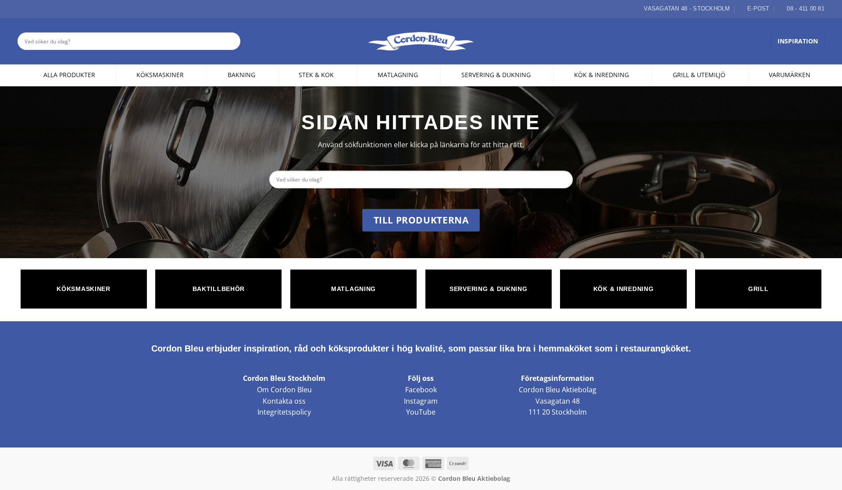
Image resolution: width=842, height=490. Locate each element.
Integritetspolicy (284, 412)
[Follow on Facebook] (22, 8)
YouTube (420, 412)
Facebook (421, 389)
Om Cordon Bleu (284, 389)
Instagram (421, 401)
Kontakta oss (284, 401)
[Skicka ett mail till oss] (42, 8)
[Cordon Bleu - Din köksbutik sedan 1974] (421, 41)
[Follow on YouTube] (53, 8)
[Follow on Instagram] (32, 8)
